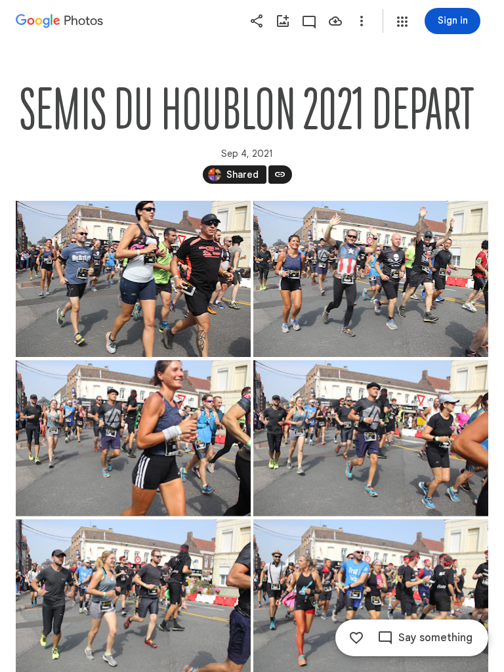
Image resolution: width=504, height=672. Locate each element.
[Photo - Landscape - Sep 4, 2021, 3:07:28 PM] (370, 438)
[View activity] (309, 21)
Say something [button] (435, 637)
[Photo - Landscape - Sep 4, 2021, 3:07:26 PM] (133, 279)
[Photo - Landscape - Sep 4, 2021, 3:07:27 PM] (133, 438)
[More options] (361, 21)
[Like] (356, 638)
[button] (402, 22)
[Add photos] (283, 21)
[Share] (256, 21)
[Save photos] (335, 21)
